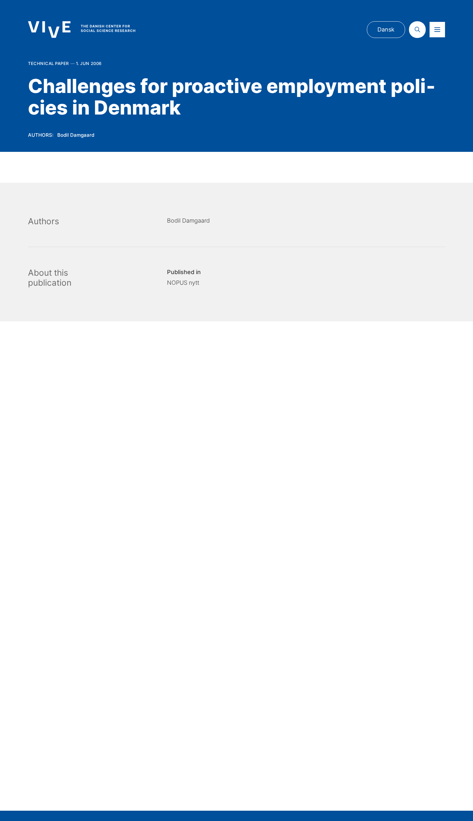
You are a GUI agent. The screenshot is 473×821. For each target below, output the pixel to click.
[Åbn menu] (437, 29)
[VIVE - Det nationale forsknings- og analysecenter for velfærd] (88, 29)
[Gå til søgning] (417, 29)
